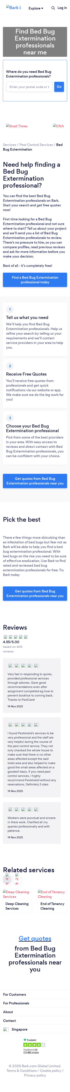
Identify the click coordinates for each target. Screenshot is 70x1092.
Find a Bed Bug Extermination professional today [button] (35, 279)
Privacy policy (35, 1075)
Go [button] (59, 86)
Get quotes (35, 938)
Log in (62, 7)
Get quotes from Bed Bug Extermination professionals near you (35, 481)
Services (9, 144)
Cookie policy (50, 1070)
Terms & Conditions (21, 1070)
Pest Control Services (36, 144)
